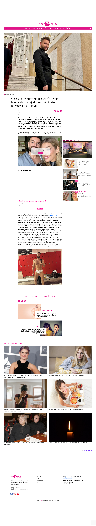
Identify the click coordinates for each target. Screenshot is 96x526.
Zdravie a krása (54, 28)
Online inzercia (40, 480)
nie (21, 206)
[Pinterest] (18, 494)
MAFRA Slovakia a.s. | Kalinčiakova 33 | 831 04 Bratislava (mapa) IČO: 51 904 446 (73, 482)
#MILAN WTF (53, 296)
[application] (77, 149)
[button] (90, 28)
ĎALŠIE (68, 28)
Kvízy (45, 28)
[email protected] (67, 478)
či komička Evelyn (52, 215)
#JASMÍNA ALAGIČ (44, 296)
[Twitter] (61, 111)
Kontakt (38, 482)
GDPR (38, 485)
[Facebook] (55, 111)
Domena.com (56, 500)
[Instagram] (14, 494)
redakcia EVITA (22, 114)
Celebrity (32, 28)
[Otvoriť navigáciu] (6, 28)
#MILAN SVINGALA (34, 296)
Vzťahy (39, 28)
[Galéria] (48, 62)
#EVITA (26, 296)
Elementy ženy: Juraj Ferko (71, 140)
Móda (26, 28)
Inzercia (38, 478)
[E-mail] (58, 111)
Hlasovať (40, 208)
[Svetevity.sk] (48, 23)
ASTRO (62, 28)
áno (22, 203)
